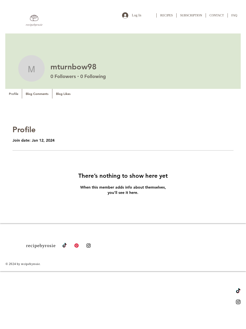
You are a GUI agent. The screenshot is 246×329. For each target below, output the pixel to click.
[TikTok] (238, 291)
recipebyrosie (41, 245)
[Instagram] (238, 302)
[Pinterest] (76, 245)
